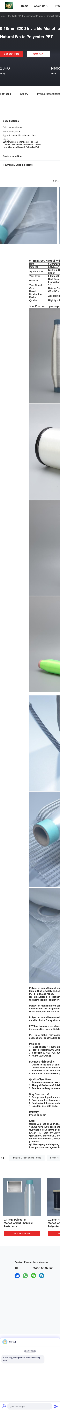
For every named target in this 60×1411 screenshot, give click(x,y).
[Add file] (4, 1406)
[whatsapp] (25, 1275)
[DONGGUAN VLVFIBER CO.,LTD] (9, 5)
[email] (17, 1275)
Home (3, 16)
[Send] (56, 1406)
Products (12, 16)
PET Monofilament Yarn (30, 16)
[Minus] (56, 1342)
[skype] (41, 1275)
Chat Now (38, 54)
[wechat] (33, 1275)
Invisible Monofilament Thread (27, 1158)
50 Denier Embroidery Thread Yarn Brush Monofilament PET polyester (22, 1223)
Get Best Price (11, 54)
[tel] (49, 1275)
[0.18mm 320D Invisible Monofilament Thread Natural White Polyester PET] (22, 1196)
